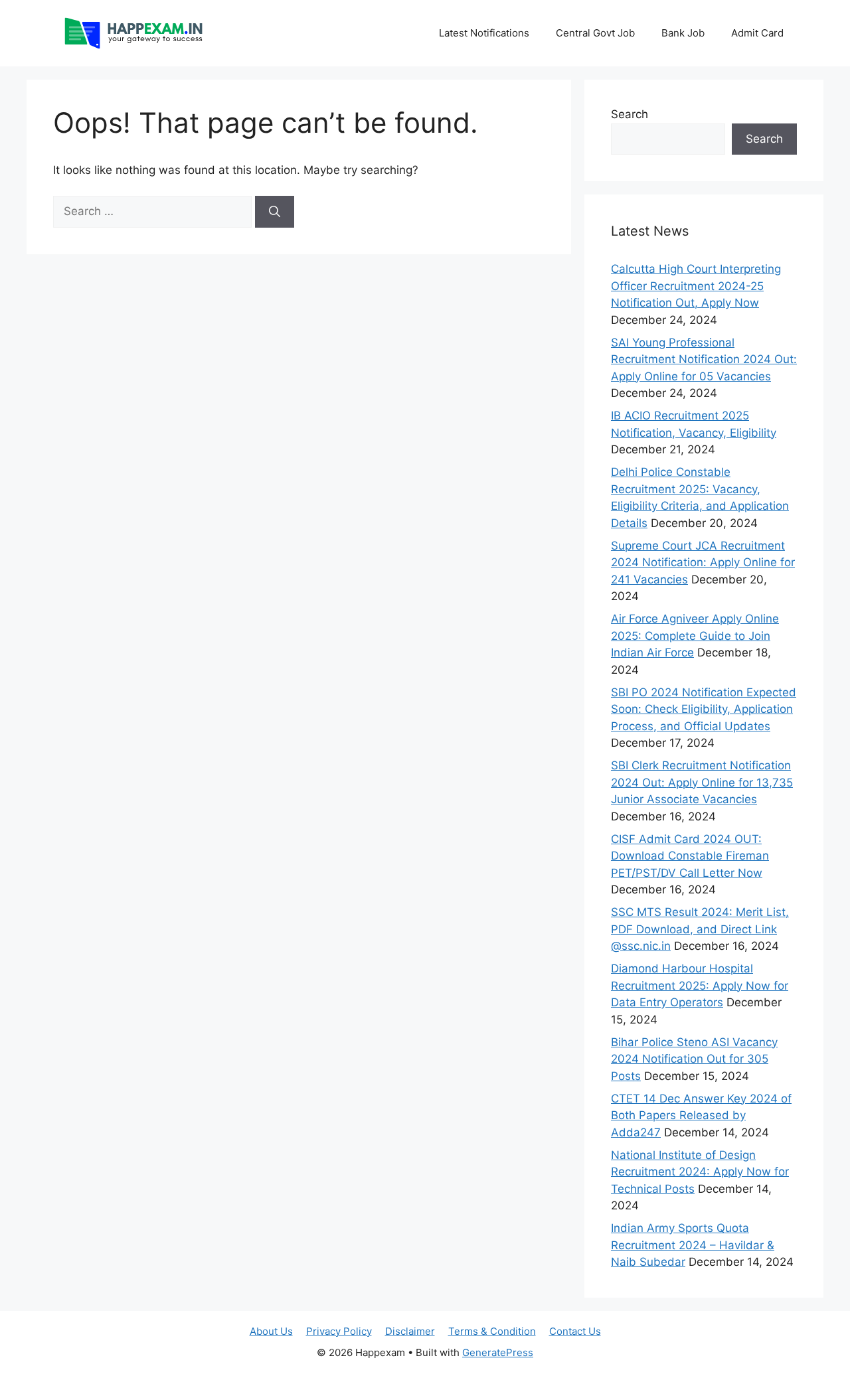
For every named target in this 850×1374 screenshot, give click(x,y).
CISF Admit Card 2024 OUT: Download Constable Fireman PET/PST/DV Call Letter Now (690, 855)
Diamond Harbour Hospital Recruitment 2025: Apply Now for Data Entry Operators (699, 985)
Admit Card (757, 33)
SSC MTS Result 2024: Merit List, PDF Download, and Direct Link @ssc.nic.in (700, 929)
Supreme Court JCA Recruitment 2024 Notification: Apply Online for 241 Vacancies (703, 562)
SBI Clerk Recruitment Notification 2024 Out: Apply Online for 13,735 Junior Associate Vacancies (702, 782)
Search (629, 114)
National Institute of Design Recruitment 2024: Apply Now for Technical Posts (700, 1171)
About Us (271, 1331)
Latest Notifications (484, 33)
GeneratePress (497, 1352)
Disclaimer (410, 1331)
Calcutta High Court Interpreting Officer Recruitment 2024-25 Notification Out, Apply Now (696, 285)
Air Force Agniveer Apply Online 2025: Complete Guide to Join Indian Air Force (695, 635)
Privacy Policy (339, 1331)
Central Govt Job (595, 33)
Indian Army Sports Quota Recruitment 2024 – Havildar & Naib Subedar (692, 1244)
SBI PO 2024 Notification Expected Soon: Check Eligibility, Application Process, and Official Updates (703, 709)
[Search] (274, 212)
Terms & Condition (492, 1331)
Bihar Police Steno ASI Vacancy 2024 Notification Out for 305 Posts (694, 1059)
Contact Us (575, 1331)
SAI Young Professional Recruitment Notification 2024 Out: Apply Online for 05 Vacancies (704, 359)
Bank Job (683, 33)
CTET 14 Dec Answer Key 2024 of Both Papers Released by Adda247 (701, 1115)
